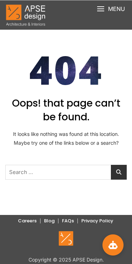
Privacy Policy (97, 220)
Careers (27, 220)
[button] (111, 9)
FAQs (68, 220)
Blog (49, 220)
